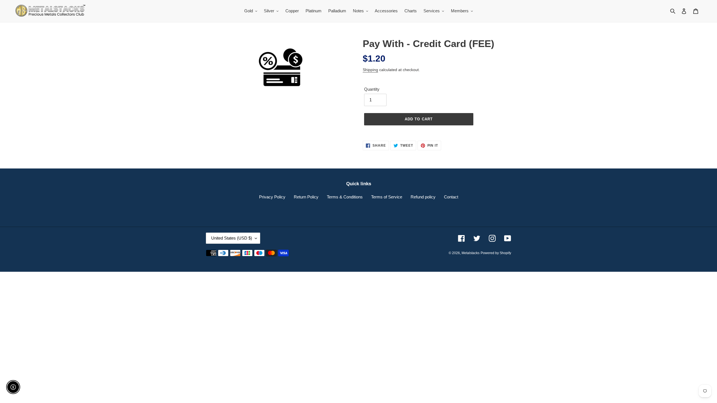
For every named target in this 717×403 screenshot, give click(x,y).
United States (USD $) (231, 238)
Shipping (370, 69)
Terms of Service (386, 197)
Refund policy (423, 197)
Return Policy (306, 197)
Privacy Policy (272, 197)
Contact (451, 197)
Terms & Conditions (345, 197)
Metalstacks (470, 253)
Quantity (372, 89)
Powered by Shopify (496, 253)
